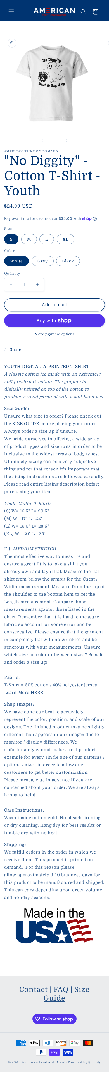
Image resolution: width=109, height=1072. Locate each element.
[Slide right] (67, 141)
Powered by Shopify (84, 1062)
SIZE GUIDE (25, 423)
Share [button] (16, 349)
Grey (42, 261)
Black (68, 261)
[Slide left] (42, 141)
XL (65, 239)
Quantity (12, 273)
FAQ (61, 989)
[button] (11, 12)
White (16, 261)
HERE (37, 692)
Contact (33, 989)
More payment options (54, 334)
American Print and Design (44, 1062)
